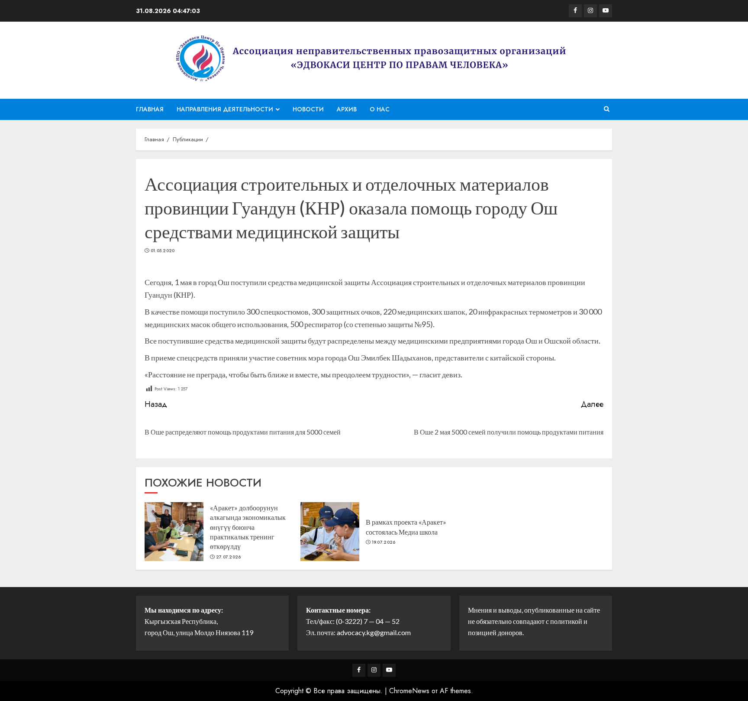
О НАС (380, 109)
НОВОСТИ (308, 109)
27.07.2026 (228, 557)
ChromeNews (409, 691)
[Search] (606, 109)
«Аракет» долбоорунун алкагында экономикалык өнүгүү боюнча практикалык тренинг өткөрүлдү (248, 527)
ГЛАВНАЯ (150, 109)
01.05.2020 (163, 251)
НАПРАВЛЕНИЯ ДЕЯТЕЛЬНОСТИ (225, 109)
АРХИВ (347, 109)
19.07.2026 (384, 542)
